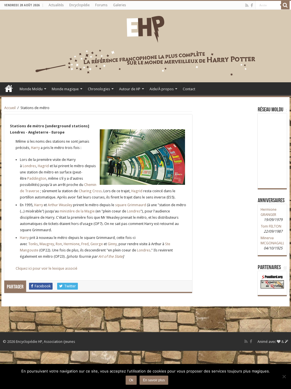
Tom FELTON (271, 226)
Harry (35, 148)
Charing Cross (90, 191)
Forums (101, 5)
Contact (189, 89)
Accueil (8, 88)
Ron (59, 244)
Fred (85, 244)
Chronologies (99, 89)
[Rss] (247, 5)
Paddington (36, 178)
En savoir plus (154, 380)
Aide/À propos (161, 89)
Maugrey (47, 244)
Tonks (33, 244)
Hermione (72, 244)
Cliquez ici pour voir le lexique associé (46, 268)
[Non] (284, 376)
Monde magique (65, 89)
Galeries (119, 5)
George (96, 244)
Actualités (56, 5)
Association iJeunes (59, 341)
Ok (131, 380)
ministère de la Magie (77, 211)
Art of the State (110, 256)
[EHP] (145, 28)
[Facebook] (251, 5)
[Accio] (285, 5)
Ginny (112, 244)
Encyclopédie (79, 5)
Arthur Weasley (60, 205)
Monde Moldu (31, 89)
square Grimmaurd (130, 205)
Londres (29, 166)
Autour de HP (129, 89)
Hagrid (43, 166)
